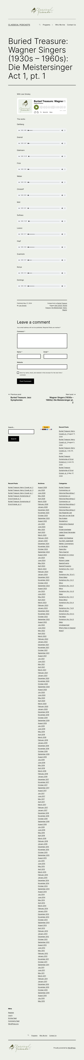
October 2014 (43, 886)
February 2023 (43, 605)
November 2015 (43, 849)
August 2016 (42, 824)
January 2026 (43, 507)
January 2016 (42, 844)
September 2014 (43, 889)
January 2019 (42, 743)
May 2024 (41, 563)
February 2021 (43, 673)
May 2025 (41, 529)
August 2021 (42, 656)
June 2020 (41, 695)
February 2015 (43, 875)
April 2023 (41, 600)
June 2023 (41, 594)
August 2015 (42, 858)
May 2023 (41, 597)
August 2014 (42, 892)
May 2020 (41, 698)
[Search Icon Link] (40, 25)
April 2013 (41, 928)
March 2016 (42, 838)
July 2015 (41, 861)
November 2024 (43, 546)
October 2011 (42, 962)
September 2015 (43, 855)
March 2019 (42, 737)
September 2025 (44, 518)
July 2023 (41, 591)
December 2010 (43, 984)
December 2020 (43, 678)
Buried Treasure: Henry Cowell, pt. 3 (20, 490)
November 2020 (43, 681)
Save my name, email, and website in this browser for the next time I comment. (41, 374)
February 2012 (43, 953)
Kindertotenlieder (65, 529)
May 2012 (41, 951)
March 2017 (42, 805)
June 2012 (41, 948)
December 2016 (43, 813)
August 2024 (42, 555)
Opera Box (62, 549)
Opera (65, 308)
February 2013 (43, 931)
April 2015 (41, 869)
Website (20, 362)
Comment (21, 331)
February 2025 (43, 538)
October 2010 (42, 990)
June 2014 (41, 897)
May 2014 (41, 900)
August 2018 (42, 757)
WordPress (71, 1048)
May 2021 (41, 664)
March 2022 (42, 636)
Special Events (64, 563)
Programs (46, 25)
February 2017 (43, 807)
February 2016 (43, 841)
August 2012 (42, 945)
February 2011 (43, 979)
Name (19, 352)
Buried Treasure (62, 303)
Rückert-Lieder (64, 560)
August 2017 (42, 790)
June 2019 (41, 729)
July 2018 (41, 760)
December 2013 (43, 914)
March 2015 (42, 872)
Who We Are (60, 25)
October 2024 (43, 549)
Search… (11, 427)
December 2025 (43, 510)
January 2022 (43, 642)
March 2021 (42, 670)
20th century (58, 305)
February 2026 (43, 504)
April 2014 (41, 903)
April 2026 (41, 499)
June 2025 (41, 527)
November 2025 (43, 513)
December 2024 (43, 543)
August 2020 (42, 689)
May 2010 (41, 1001)
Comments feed (13, 1021)
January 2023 (43, 608)
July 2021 (41, 659)
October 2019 (42, 718)
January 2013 (42, 934)
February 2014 (43, 908)
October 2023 (43, 583)
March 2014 (42, 906)
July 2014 (41, 894)
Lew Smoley (22, 305)
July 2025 (41, 524)
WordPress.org (13, 1024)
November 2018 (43, 748)
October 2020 (43, 684)
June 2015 (41, 863)
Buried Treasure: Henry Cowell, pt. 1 (20, 493)
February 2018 (43, 774)
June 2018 (41, 762)
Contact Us (71, 25)
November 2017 (43, 782)
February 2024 (43, 572)
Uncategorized (64, 625)
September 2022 (44, 619)
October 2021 (42, 650)
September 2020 (44, 687)
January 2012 (42, 956)
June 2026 (41, 493)
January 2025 (43, 541)
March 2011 (42, 976)
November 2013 (43, 917)
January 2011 (42, 981)
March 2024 (42, 569)
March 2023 (42, 602)
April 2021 (41, 667)
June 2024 (41, 560)
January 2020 (43, 709)
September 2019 (43, 720)
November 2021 (43, 647)
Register (11, 1013)
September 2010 (43, 993)
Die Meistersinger (56, 308)
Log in (10, 1015)
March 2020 (42, 704)
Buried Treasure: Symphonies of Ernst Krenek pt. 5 (66, 459)
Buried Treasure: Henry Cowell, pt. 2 (20, 487)
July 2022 (41, 625)
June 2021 (41, 661)
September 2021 (43, 653)
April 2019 (41, 734)
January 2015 (42, 878)
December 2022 (43, 611)
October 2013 (42, 920)
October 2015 (42, 852)
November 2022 (43, 614)
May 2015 (41, 866)
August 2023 (42, 588)
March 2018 (42, 771)
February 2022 (43, 639)
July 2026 (41, 490)
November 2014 (43, 883)
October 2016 (42, 819)
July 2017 (41, 793)
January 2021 (42, 675)
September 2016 (43, 821)
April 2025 (41, 532)
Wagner (64, 310)
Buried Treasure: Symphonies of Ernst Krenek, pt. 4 (66, 470)
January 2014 (42, 911)
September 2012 (43, 942)
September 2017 (43, 788)
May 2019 (41, 732)
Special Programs (65, 566)
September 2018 (43, 754)
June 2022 (41, 628)
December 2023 (43, 577)
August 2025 (42, 521)
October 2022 (43, 616)
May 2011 (41, 973)
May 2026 (41, 496)
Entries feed (12, 1018)
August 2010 (42, 995)
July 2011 (41, 967)
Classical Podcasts (19, 25)
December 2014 (43, 880)
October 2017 (42, 785)
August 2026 (42, 487)
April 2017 (41, 802)
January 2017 (42, 810)
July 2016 (41, 827)
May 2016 (41, 833)
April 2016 (41, 835)
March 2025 (42, 535)
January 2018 (42, 776)
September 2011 (43, 965)
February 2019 (43, 740)
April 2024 (41, 566)
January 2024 (43, 574)
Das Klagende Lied (65, 513)
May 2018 (41, 765)
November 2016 (43, 816)
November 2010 (43, 987)
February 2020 (43, 706)
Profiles (61, 558)
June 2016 (41, 830)
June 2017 (41, 796)
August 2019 (42, 723)
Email (46, 352)
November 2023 (43, 580)
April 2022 (41, 633)
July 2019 (41, 726)
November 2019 (43, 715)
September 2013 (43, 922)
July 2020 (41, 692)
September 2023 (44, 586)
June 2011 (41, 970)
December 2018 (43, 746)
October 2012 (42, 939)
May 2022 (41, 631)
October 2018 (42, 751)
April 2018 (41, 768)
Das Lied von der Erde (66, 515)
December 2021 (43, 645)
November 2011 (43, 959)
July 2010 (41, 998)
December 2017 (43, 779)
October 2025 (43, 515)
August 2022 (42, 622)
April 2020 (41, 701)
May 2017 (41, 799)
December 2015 (43, 847)
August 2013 (42, 925)
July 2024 (41, 558)
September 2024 (44, 552)
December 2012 (43, 936)
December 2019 (43, 712)
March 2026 (42, 501)
